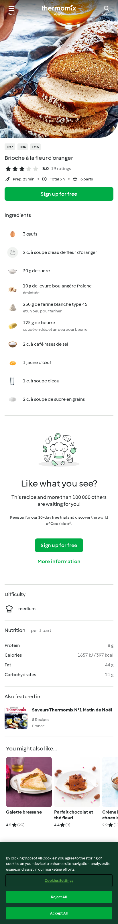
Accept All (59, 913)
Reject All (59, 897)
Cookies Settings (59, 880)
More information (59, 561)
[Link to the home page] (59, 10)
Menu (11, 14)
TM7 (9, 147)
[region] (59, 883)
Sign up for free (59, 194)
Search (106, 14)
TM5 (35, 147)
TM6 (22, 147)
